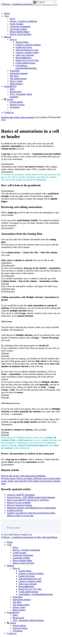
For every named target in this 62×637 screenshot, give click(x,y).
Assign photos (22, 42)
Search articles (16, 102)
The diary (14, 76)
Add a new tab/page (25, 55)
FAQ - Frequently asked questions (28, 620)
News (12, 18)
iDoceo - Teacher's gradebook (23, 21)
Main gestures (16, 83)
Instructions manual (19, 73)
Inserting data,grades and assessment (17, 117)
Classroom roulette (18, 29)
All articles (15, 107)
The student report (18, 78)
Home (7, 13)
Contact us (9, 112)
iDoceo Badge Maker (19, 31)
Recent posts (15, 91)
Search (10, 99)
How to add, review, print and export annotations (23, 475)
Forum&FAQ (10, 86)
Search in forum (17, 104)
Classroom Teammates (20, 26)
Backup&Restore (23, 57)
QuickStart (15, 70)
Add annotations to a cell (27, 50)
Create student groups (25, 63)
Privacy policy (16, 81)
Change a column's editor (27, 52)
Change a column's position (28, 44)
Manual (7, 37)
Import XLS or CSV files (27, 60)
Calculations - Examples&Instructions (26, 66)
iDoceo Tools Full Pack (20, 34)
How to (13, 39)
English (40, 2)
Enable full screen (24, 47)
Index (12, 89)
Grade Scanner (16, 24)
